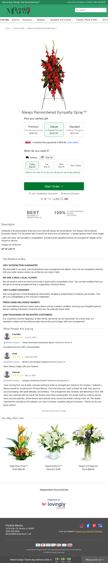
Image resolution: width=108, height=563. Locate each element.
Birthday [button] (41, 19)
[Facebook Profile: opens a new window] (88, 525)
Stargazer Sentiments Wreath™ (35, 380)
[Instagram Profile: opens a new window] (82, 525)
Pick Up (49, 157)
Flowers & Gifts (18, 28)
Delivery (33, 157)
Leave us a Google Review (88, 531)
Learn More (73, 142)
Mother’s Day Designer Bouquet (35, 362)
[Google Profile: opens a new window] (100, 525)
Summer (16, 19)
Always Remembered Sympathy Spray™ (38, 342)
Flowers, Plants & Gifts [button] (86, 19)
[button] (100, 551)
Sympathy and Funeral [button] (61, 19)
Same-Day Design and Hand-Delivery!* (21, 2)
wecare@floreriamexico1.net (18, 533)
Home (8, 28)
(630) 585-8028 (13, 531)
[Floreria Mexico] (18, 10)
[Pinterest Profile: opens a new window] (94, 525)
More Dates (76, 165)
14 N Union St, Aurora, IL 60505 (20, 528)
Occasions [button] (27, 19)
